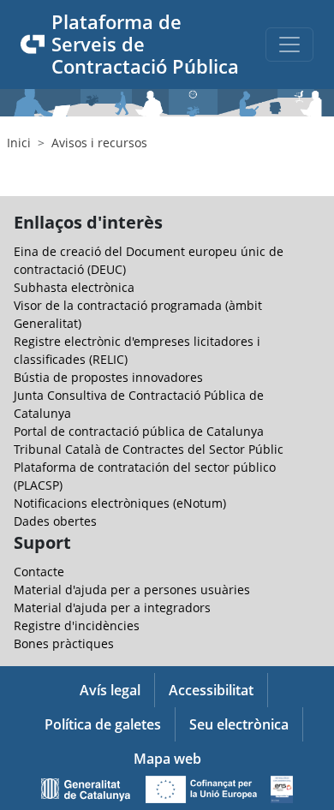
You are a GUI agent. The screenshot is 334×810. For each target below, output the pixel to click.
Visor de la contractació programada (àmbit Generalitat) (138, 314)
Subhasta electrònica (74, 287)
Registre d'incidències (77, 625)
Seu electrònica (239, 724)
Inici (19, 142)
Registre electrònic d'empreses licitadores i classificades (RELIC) (137, 350)
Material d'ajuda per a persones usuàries (132, 589)
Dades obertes (55, 521)
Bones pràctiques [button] (64, 643)
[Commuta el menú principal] (289, 44)
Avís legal (110, 690)
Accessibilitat (211, 690)
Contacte (39, 571)
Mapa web (167, 758)
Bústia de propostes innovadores (108, 377)
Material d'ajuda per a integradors (112, 607)
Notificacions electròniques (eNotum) (120, 503)
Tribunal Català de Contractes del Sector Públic (148, 449)
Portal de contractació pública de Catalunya (139, 431)
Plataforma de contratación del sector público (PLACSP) (145, 476)
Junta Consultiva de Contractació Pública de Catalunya (139, 404)
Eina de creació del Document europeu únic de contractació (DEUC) (148, 260)
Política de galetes (103, 724)
